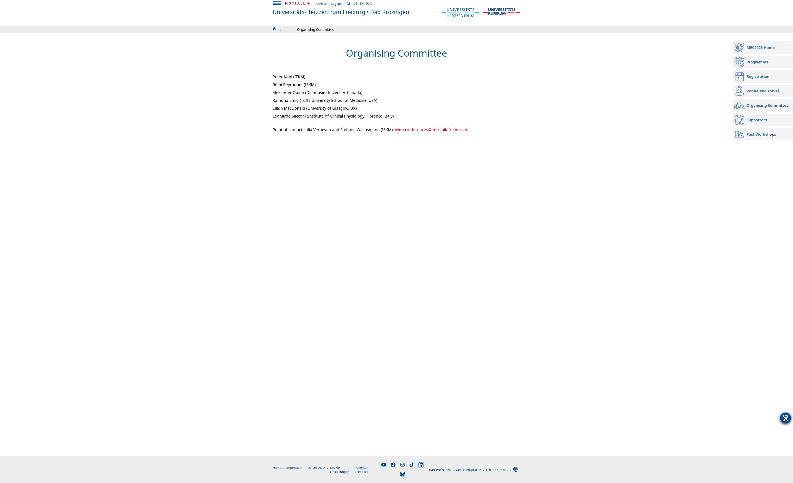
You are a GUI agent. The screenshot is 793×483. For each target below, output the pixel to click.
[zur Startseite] (460, 12)
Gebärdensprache (470, 470)
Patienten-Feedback (362, 469)
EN (362, 2)
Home (278, 467)
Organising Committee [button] (315, 29)
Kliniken (321, 3)
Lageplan (337, 3)
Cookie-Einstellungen (339, 469)
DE (355, 2)
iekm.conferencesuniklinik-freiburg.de (432, 129)
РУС (369, 2)
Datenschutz (317, 467)
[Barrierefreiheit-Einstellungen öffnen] (785, 418)
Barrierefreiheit (441, 470)
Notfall (295, 3)
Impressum (295, 467)
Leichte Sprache (498, 470)
